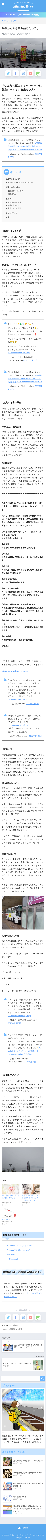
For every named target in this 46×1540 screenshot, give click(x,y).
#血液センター (21, 1051)
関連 (7, 217)
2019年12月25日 (30, 360)
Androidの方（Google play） (19, 1250)
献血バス (9, 199)
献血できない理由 (14, 208)
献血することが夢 (13, 179)
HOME (24, 1528)
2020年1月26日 (29, 1062)
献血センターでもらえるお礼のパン (21, 182)
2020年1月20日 (14, 1023)
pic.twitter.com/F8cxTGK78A (20, 1054)
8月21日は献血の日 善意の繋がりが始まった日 (10, 1198)
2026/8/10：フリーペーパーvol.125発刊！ (23, 15)
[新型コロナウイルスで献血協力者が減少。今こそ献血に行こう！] (31, 1189)
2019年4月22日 (35, 736)
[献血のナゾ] (10, 1213)
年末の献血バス (14, 205)
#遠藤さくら (35, 146)
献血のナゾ (6, 1219)
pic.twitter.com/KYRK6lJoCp (19, 699)
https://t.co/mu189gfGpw (18, 725)
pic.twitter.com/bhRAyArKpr (19, 1016)
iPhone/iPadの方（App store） (20, 1246)
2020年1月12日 (32, 704)
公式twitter (11, 1255)
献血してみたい (12, 213)
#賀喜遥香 (12, 150)
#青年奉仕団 (33, 1051)
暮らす (16, 1325)
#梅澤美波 (14, 146)
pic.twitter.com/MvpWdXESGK (29, 150)
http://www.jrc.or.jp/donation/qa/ (15, 671)
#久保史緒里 (24, 146)
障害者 (13, 1329)
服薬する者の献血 (13, 187)
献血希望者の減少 (14, 202)
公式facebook (12, 1259)
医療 (20, 1329)
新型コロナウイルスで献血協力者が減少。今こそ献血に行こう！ (30, 1198)
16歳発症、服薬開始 (15, 191)
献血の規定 (12, 194)
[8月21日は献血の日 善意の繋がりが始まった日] (10, 1189)
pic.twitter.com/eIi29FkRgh (19, 353)
